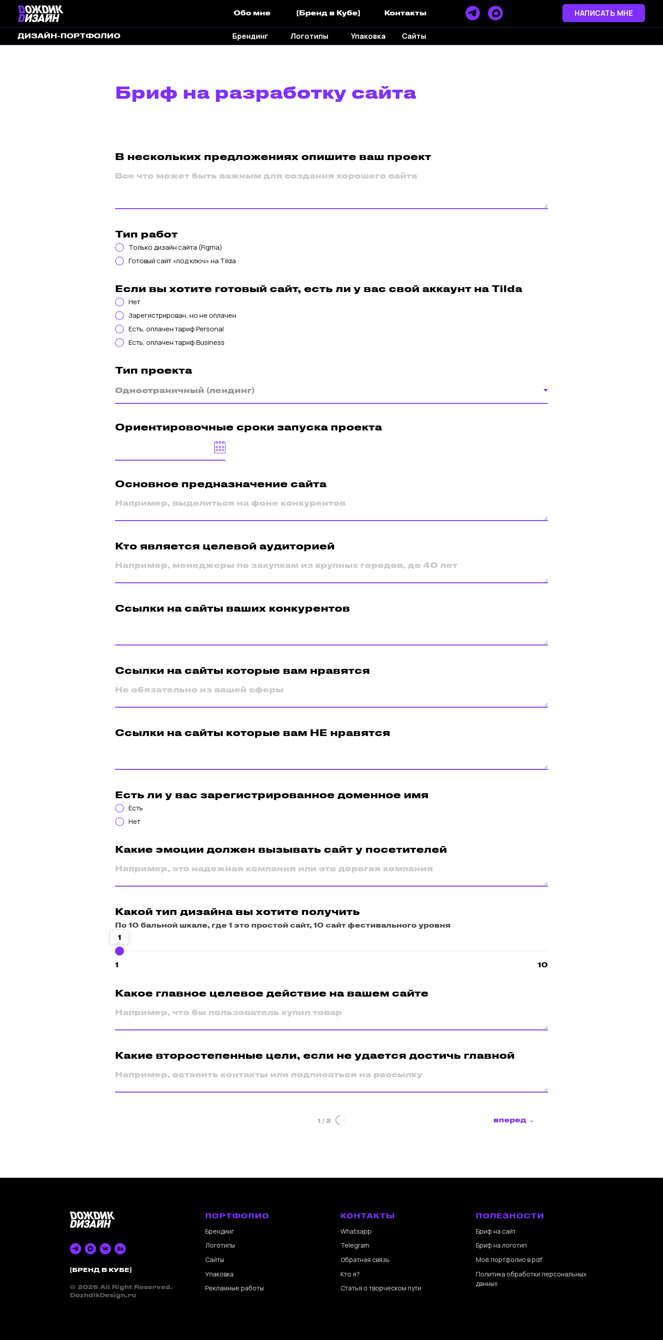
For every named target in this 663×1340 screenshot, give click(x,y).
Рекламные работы (234, 1288)
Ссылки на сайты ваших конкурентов (232, 607)
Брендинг (219, 1231)
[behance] (120, 1248)
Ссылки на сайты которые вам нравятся (242, 670)
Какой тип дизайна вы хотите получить (237, 911)
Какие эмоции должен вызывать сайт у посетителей (281, 849)
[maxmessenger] (90, 1248)
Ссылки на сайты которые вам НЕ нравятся (252, 732)
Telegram (355, 1245)
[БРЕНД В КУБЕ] (101, 1269)
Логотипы (220, 1245)
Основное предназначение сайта (221, 483)
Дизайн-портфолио (69, 36)
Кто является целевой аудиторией (225, 545)
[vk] (105, 1248)
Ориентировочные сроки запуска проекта (248, 426)
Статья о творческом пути (381, 1288)
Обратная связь (365, 1259)
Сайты (214, 1259)
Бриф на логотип (501, 1245)
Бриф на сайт (496, 1231)
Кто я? (350, 1274)
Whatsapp (356, 1231)
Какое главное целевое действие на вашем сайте (271, 992)
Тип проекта (153, 369)
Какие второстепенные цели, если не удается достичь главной (315, 1055)
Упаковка (219, 1274)
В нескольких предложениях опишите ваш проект (273, 156)
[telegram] (75, 1248)
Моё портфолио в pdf (509, 1259)
